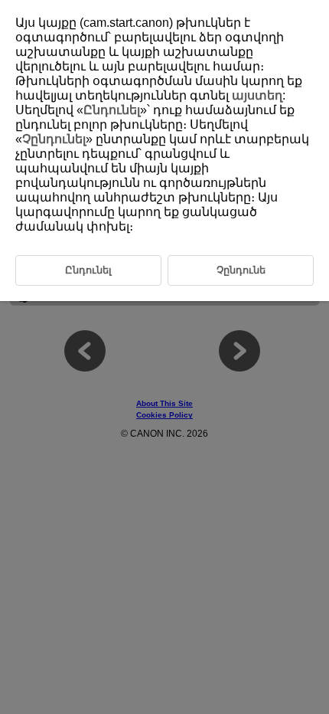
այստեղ (257, 95)
